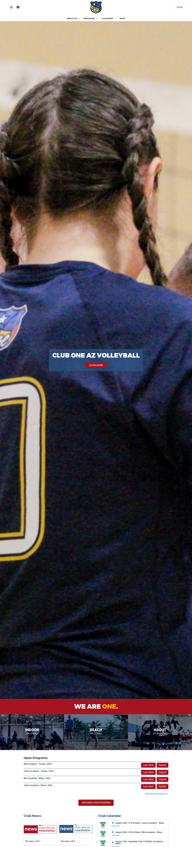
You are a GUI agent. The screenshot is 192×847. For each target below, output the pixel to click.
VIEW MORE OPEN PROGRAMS (96, 802)
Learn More (148, 765)
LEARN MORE (96, 365)
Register (162, 765)
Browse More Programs (156, 794)
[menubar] (96, 18)
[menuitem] (73, 18)
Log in (179, 7)
